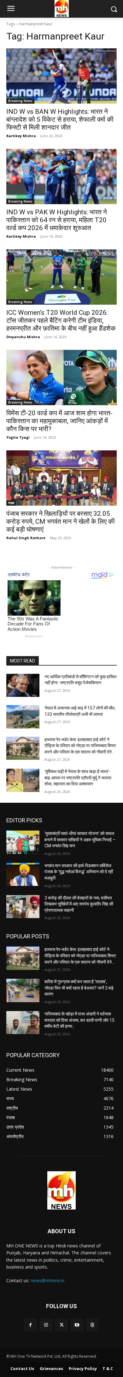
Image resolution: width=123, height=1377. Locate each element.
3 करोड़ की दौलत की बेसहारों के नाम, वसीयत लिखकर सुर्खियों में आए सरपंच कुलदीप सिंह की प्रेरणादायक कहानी (78, 904)
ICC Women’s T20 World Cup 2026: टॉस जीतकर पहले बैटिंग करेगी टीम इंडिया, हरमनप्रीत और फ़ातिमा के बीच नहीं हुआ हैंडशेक (61, 320)
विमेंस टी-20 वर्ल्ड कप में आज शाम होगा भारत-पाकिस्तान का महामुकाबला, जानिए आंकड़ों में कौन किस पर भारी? (59, 421)
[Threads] (92, 1325)
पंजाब (11, 503)
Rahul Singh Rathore (25, 537)
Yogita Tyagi (18, 437)
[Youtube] (77, 1325)
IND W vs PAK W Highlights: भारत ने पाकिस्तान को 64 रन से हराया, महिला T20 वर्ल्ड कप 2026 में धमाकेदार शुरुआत (56, 220)
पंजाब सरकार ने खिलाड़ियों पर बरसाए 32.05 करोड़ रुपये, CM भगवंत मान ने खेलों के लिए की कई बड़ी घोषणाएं (60, 521)
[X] (61, 1325)
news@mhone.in (47, 1280)
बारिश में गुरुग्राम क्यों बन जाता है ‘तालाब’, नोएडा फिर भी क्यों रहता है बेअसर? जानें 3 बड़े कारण (79, 987)
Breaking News (20, 101)
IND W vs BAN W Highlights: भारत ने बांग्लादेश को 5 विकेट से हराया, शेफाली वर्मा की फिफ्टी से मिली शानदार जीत (60, 119)
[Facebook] (30, 1325)
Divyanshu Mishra (23, 336)
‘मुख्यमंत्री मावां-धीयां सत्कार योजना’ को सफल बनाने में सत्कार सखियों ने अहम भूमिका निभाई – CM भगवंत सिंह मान (79, 839)
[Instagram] (46, 1325)
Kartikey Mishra (21, 135)
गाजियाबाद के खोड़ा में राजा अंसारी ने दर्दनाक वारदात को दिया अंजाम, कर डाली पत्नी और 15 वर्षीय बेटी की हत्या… (79, 1020)
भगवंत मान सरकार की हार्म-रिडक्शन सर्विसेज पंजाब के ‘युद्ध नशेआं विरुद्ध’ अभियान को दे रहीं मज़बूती (78, 871)
